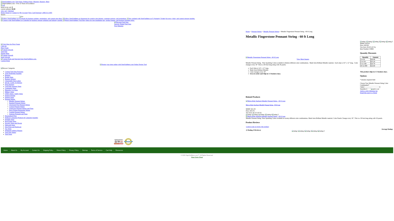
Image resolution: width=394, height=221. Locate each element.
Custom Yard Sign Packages (14, 72)
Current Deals (5, 61)
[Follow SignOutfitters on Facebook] (32, 18)
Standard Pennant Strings (17, 103)
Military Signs (9, 92)
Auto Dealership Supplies (13, 73)
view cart (4, 11)
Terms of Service (96, 150)
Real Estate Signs (10, 121)
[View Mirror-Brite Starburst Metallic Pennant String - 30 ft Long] (265, 116)
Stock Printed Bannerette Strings (19, 110)
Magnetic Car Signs (11, 90)
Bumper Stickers (10, 79)
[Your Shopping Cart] (3, 5)
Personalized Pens (11, 116)
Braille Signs (9, 77)
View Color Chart (197, 157)
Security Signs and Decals (13, 123)
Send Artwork (5, 57)
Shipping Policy (48, 150)
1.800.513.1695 (47, 13)
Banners (7, 75)
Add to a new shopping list (368, 91)
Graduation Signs (10, 88)
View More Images (303, 59)
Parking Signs (9, 97)
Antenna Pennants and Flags (18, 114)
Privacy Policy (74, 150)
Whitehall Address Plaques (13, 130)
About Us (8, 13)
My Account (24, 13)
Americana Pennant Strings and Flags (21, 108)
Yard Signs (8, 134)
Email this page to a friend (368, 93)
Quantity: (363, 89)
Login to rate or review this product (257, 127)
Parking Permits (10, 95)
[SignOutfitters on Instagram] (95, 18)
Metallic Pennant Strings (17, 101)
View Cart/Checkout (34, 13)
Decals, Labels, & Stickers (13, 83)
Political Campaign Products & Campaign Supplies (21, 118)
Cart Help (109, 150)
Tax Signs (8, 129)
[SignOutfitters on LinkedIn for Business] (32, 20)
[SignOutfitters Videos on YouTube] (99, 20)
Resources (119, 150)
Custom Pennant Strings (17, 107)
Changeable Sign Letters (13, 81)
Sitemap (85, 150)
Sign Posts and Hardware (13, 127)
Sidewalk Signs (10, 125)
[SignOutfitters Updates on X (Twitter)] (161, 18)
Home (3, 13)
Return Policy (61, 150)
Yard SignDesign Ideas (5, 52)
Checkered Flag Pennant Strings (19, 105)
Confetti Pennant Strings (17, 112)
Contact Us (15, 13)
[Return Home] (25, 2)
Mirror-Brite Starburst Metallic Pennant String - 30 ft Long (263, 105)
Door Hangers (9, 84)
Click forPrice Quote (5, 47)
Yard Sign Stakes (10, 132)
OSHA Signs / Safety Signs (14, 94)
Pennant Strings (10, 99)
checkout (11, 11)
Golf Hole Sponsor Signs (13, 86)
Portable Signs (9, 119)
